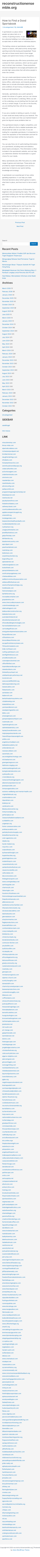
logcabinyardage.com (9, 1225)
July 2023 (5, 376)
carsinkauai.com (7, 1454)
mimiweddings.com (8, 1524)
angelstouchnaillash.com (10, 742)
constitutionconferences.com (12, 1169)
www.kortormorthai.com (10, 1286)
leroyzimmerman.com (9, 1484)
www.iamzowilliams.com (10, 1376)
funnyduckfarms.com (9, 1475)
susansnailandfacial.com (10, 1254)
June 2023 (6, 380)
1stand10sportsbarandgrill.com (12, 736)
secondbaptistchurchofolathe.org (13, 1504)
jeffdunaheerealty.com (10, 1271)
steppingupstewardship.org (11, 1338)
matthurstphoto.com (9, 1446)
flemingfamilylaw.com (9, 1489)
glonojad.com (6, 972)
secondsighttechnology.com (12, 756)
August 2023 (6, 373)
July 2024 (5, 337)
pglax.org (5, 1079)
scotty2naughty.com (9, 980)
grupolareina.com (8, 599)
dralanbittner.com (8, 704)
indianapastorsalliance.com (11, 1155)
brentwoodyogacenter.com (11, 1332)
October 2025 (7, 304)
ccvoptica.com (7, 1341)
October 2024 (7, 327)
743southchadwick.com (10, 646)
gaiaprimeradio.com (9, 1033)
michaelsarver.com (8, 759)
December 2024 (7, 324)
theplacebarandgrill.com (10, 1143)
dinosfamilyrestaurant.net (11, 620)
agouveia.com (7, 1501)
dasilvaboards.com (8, 914)
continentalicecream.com (11, 928)
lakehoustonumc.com (9, 1239)
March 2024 (6, 350)
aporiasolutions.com (9, 1198)
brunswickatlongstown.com (11, 1018)
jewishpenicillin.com (9, 786)
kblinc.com (6, 713)
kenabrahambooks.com (10, 940)
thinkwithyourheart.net (10, 672)
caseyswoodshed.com (10, 1161)
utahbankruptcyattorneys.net (12, 675)
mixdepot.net (6, 1361)
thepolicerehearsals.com (10, 899)
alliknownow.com (8, 902)
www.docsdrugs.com (9, 1306)
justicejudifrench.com (9, 1004)
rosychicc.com (7, 847)
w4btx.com (6, 739)
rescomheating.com (9, 1521)
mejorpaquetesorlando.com (11, 733)
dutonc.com (6, 1039)
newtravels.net (7, 498)
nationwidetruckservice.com (12, 1117)
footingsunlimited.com (9, 1300)
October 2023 (7, 367)
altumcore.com (7, 1184)
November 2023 (7, 363)
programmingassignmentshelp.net (13, 492)
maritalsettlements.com (10, 1068)
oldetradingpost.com (9, 608)
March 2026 (6, 288)
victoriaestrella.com (9, 1126)
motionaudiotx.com (8, 1516)
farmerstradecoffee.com (10, 1222)
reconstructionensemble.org (18, 5)
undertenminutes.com (9, 474)
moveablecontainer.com (10, 597)
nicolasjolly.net (7, 951)
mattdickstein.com (8, 1233)
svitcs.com (6, 1175)
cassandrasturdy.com (9, 864)
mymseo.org (6, 1507)
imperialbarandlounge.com (11, 666)
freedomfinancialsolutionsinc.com (13, 1277)
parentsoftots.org (8, 1216)
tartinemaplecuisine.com (10, 1021)
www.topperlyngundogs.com (12, 1265)
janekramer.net (7, 1024)
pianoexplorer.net (8, 1382)
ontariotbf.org (7, 515)
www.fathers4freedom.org (11, 1263)
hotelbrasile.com (8, 588)
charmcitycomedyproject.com (12, 986)
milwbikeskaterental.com (10, 1071)
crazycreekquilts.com (9, 931)
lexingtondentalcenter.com (11, 771)
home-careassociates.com (11, 826)
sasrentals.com (7, 754)
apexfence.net (7, 1539)
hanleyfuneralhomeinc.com (11, 730)
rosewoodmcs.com (8, 1364)
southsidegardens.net (9, 1385)
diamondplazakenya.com (10, 1425)
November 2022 (7, 403)
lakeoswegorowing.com (10, 1495)
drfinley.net (6, 1486)
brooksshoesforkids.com (10, 1193)
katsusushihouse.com (9, 960)
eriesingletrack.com (9, 716)
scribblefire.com (7, 820)
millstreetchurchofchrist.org (11, 1457)
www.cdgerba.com (8, 1414)
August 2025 (6, 311)
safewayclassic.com (9, 506)
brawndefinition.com (9, 925)
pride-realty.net (7, 1463)
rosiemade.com (7, 722)
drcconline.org (7, 1140)
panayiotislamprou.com (10, 570)
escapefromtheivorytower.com (12, 643)
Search (4, 240)
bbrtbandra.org (7, 538)
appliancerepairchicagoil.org (12, 512)
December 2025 (7, 298)
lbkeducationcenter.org (10, 809)
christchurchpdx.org (9, 937)
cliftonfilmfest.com (8, 663)
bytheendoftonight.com (10, 852)
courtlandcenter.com (9, 1132)
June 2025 (5, 314)
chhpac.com (6, 1510)
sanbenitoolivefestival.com (11, 867)
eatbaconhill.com (8, 489)
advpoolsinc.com (8, 1149)
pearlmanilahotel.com (9, 547)
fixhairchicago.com (8, 1164)
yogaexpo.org (7, 823)
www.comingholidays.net (10, 881)
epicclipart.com (7, 544)
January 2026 (7, 295)
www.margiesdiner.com (10, 1309)
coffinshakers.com (8, 998)
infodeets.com (7, 460)
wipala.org (5, 841)
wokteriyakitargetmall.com (11, 768)
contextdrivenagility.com (10, 992)
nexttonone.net (7, 1245)
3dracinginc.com (8, 890)
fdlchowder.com (7, 1312)
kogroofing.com (7, 559)
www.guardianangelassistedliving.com (15, 1420)
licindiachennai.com (9, 454)
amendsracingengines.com (11, 1283)
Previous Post (20, 222)
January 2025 (7, 321)
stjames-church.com (9, 978)
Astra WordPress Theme (21, 1550)
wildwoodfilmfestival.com (11, 582)
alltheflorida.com (8, 1449)
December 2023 (7, 360)
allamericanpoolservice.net (11, 783)
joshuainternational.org (10, 1251)
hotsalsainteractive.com (10, 463)
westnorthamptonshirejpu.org (12, 585)
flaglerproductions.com (10, 922)
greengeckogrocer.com (10, 762)
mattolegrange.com (9, 1044)
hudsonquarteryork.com (10, 1408)
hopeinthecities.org (8, 855)
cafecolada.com (7, 873)
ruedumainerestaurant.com (11, 966)
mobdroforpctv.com (9, 861)
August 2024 (6, 334)
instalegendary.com (9, 518)
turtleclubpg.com (8, 1120)
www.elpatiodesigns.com (10, 1405)
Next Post (20, 226)
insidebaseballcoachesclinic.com (13, 1452)
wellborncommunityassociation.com (14, 579)
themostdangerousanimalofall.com (14, 896)
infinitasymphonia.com (10, 954)
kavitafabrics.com (8, 1108)
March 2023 (6, 389)
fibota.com (6, 1411)
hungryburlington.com (9, 1015)
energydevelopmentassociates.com (14, 631)
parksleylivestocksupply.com (12, 832)
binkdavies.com (7, 934)
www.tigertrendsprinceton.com (12, 1260)
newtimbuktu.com (8, 483)
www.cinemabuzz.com (10, 1358)
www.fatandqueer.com (10, 1289)
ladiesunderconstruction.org (11, 611)
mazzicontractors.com (10, 1390)
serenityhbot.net (8, 1248)
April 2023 (5, 386)
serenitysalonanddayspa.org (12, 466)
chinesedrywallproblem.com (11, 1091)
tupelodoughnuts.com (9, 724)
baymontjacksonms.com (10, 1073)
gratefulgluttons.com (9, 858)
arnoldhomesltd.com (9, 658)
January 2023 (7, 396)
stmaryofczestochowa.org (11, 1001)
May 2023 (5, 383)
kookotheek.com (8, 567)
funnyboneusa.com (8, 1100)
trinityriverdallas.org (9, 812)
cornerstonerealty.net (9, 1370)
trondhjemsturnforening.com (12, 1422)
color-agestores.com (9, 838)
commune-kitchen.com (10, 943)
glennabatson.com (8, 916)
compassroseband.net (9, 1181)
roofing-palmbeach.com (10, 652)
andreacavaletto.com (9, 829)
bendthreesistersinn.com (10, 1094)
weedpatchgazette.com (10, 710)
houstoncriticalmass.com (10, 893)
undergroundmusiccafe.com (12, 1533)
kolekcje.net (6, 803)
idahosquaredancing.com (11, 684)
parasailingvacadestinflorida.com (13, 1460)
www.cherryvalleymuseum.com (13, 602)
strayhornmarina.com (9, 919)
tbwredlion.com (7, 1428)
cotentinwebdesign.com (10, 605)
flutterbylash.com (8, 1469)
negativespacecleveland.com (12, 1082)
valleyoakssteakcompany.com (12, 1158)
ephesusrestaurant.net (10, 1396)
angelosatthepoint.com (10, 1152)
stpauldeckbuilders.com (10, 1297)
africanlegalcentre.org (9, 957)
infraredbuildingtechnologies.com (13, 623)
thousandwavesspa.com (10, 1129)
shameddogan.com (8, 1213)
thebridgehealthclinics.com (11, 1207)
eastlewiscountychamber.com (12, 905)
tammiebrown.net (8, 1036)
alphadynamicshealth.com (11, 1466)
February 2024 (7, 354)
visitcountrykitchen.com (10, 1053)
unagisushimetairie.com (10, 530)
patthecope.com (8, 1172)
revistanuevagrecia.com (10, 975)
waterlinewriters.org (9, 1210)
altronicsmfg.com (8, 486)
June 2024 (6, 340)
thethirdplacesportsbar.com (11, 1393)
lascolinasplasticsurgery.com (12, 1321)
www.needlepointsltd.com (11, 1315)
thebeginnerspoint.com (10, 879)
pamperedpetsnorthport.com (12, 719)
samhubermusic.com (9, 1536)
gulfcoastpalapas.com (9, 1204)
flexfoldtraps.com (8, 1280)
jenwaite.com (6, 1478)
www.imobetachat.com (10, 1230)
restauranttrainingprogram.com (13, 780)
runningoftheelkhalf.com (10, 1268)
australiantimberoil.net (9, 617)
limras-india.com (8, 445)
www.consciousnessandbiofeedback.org (16, 1373)
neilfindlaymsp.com (8, 1135)
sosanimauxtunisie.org (9, 556)
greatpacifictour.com (9, 1123)
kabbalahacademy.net (9, 745)
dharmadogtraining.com (10, 1513)
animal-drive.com (8, 1187)
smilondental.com (8, 748)
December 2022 (7, 399)
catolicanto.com (7, 806)
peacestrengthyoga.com (10, 1274)
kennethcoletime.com (9, 1012)
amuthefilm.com (7, 946)
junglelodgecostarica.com (11, 1047)
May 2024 (5, 344)
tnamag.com (6, 1190)
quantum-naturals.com (10, 1434)
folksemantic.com (8, 690)
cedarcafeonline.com (9, 468)
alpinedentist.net (8, 562)
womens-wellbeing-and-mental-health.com (17, 791)
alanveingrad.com (8, 1059)
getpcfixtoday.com (8, 535)
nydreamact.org (7, 527)
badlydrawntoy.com (9, 1236)
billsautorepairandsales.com (11, 1431)
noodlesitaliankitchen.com (11, 524)
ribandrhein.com (7, 800)
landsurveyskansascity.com (11, 1295)
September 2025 (8, 308)
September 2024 (8, 331)
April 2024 (5, 347)
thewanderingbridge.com (10, 1007)
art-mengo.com (7, 1030)
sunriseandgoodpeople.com (11, 1088)
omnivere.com (7, 477)
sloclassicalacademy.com (11, 911)
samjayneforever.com (9, 1443)
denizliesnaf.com (8, 1167)
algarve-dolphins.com (9, 1056)
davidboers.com (7, 1228)
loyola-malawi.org (8, 844)
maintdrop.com (7, 550)
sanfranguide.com (8, 884)
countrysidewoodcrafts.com (12, 509)
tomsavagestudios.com (10, 788)
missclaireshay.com (9, 442)
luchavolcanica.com (9, 1111)
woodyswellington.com (10, 1399)
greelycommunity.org (9, 963)
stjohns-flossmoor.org (9, 1097)
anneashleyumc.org (9, 1292)
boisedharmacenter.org (10, 835)
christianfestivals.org (9, 1050)
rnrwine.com (6, 1492)
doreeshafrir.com (8, 983)
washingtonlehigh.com (10, 1344)
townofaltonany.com (9, 1076)
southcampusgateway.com (11, 573)
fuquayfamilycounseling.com (12, 1498)
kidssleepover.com (8, 495)
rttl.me (4, 1518)
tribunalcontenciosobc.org (11, 908)
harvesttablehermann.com (11, 626)
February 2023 (7, 393)
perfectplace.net (8, 815)
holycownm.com (8, 1114)
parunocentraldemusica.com (12, 1417)
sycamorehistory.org (9, 1367)
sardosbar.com (7, 692)
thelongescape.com (9, 1041)
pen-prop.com (7, 1257)
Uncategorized (8, 27)
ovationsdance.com (9, 797)
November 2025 (7, 301)
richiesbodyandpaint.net (10, 451)
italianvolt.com (7, 695)
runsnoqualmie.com (9, 1303)
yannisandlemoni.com (9, 707)
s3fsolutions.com (8, 637)
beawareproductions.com (11, 989)
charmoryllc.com (8, 887)
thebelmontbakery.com (10, 503)
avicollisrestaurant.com (10, 1137)
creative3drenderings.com (11, 1219)
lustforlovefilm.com (8, 948)
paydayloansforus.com (10, 500)
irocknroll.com (7, 678)
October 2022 (7, 406)
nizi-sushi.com (7, 1027)
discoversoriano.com (9, 876)
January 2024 (7, 357)
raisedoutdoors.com (9, 669)
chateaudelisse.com (9, 576)
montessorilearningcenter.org (12, 1437)
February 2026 (7, 291)
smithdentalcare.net (9, 1530)
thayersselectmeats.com (10, 1196)
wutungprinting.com (9, 1065)
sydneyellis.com (7, 774)
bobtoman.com (7, 553)
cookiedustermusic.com (10, 1103)
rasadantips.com (8, 480)
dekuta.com (6, 1356)
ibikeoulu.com (7, 995)
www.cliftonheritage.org (10, 1324)
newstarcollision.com (9, 751)
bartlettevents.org (8, 594)
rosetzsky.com (7, 969)
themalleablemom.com (10, 1009)
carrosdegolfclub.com (9, 628)
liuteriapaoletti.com (8, 1085)
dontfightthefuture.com (10, 655)
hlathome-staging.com (10, 765)
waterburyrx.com (8, 1146)
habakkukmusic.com (9, 1242)
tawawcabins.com (8, 687)
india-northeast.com (9, 649)
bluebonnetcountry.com (10, 541)
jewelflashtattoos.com (9, 532)
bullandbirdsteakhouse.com (11, 1318)
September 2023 (8, 370)
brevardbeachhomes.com (11, 640)
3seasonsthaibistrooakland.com (13, 818)
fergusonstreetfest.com (10, 1440)
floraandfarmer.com (9, 634)
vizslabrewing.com (8, 701)
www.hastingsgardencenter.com (13, 1379)
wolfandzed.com (8, 1353)
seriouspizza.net (7, 1178)
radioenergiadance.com (10, 565)
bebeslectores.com (8, 614)
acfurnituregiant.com (9, 471)
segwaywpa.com (8, 1201)
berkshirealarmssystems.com (12, 698)
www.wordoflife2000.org (10, 681)
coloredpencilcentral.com (11, 660)
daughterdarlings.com (9, 457)
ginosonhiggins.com (9, 1062)
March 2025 (6, 318)
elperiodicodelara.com (9, 448)
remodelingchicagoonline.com (12, 1329)
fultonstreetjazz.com (9, 591)
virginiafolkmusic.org (9, 794)
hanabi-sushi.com (8, 1350)
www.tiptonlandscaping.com (12, 1335)
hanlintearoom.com (8, 1472)
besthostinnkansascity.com (11, 1527)
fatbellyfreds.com (8, 1402)
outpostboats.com (8, 849)
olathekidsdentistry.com (10, 727)
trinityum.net (6, 1388)
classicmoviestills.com (9, 870)
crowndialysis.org (8, 777)
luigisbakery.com (8, 1347)
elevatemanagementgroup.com (13, 1481)
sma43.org (6, 1327)
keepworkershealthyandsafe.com (13, 521)
